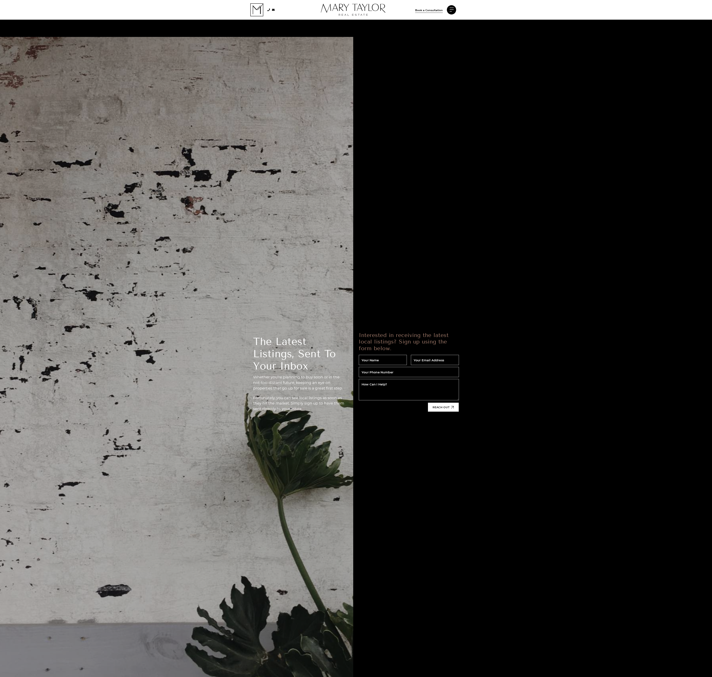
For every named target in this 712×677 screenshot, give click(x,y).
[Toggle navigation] (451, 9)
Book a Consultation (429, 10)
